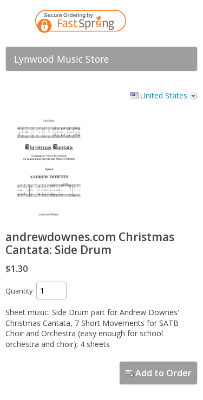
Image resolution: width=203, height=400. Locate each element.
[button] (167, 23)
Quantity (18, 291)
